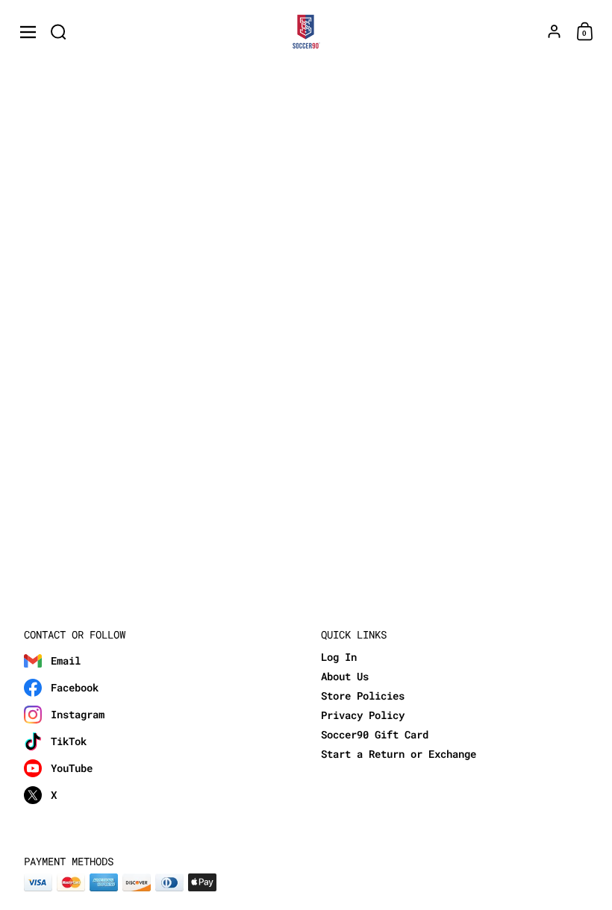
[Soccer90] (306, 32)
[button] (58, 31)
